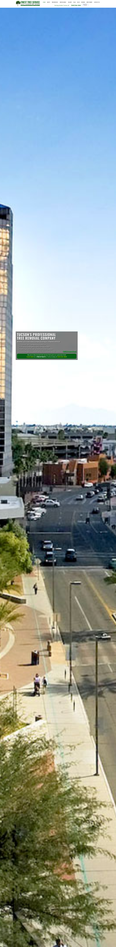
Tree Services (55, 2)
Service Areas (63, 2)
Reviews (83, 2)
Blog (78, 2)
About (48, 2)
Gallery (70, 2)
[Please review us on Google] (85, 5)
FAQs (74, 2)
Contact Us (97, 2)
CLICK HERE (30, 357)
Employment (89, 2)
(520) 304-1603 (76, 5)
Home (44, 2)
